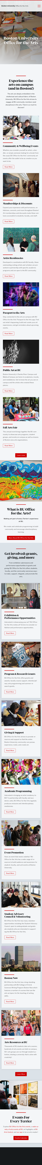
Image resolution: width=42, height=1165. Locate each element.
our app (19, 1132)
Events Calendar (21, 1138)
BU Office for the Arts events (19, 1127)
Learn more (21, 455)
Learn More (21, 1074)
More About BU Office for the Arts (21, 538)
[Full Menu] (39, 6)
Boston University (21, 1156)
